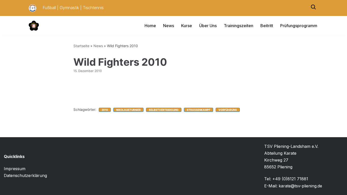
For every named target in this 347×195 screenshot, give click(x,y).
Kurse (186, 25)
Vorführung (227, 109)
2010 (105, 109)
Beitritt (266, 25)
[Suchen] (313, 8)
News (168, 25)
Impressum (14, 168)
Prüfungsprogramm (298, 25)
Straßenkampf (198, 109)
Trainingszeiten (238, 25)
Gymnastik (69, 7)
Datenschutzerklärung (25, 175)
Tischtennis (93, 7)
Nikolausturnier (128, 109)
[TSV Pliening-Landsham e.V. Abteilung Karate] (34, 26)
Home (150, 25)
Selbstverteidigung (164, 109)
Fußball (49, 7)
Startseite (81, 46)
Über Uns (208, 25)
